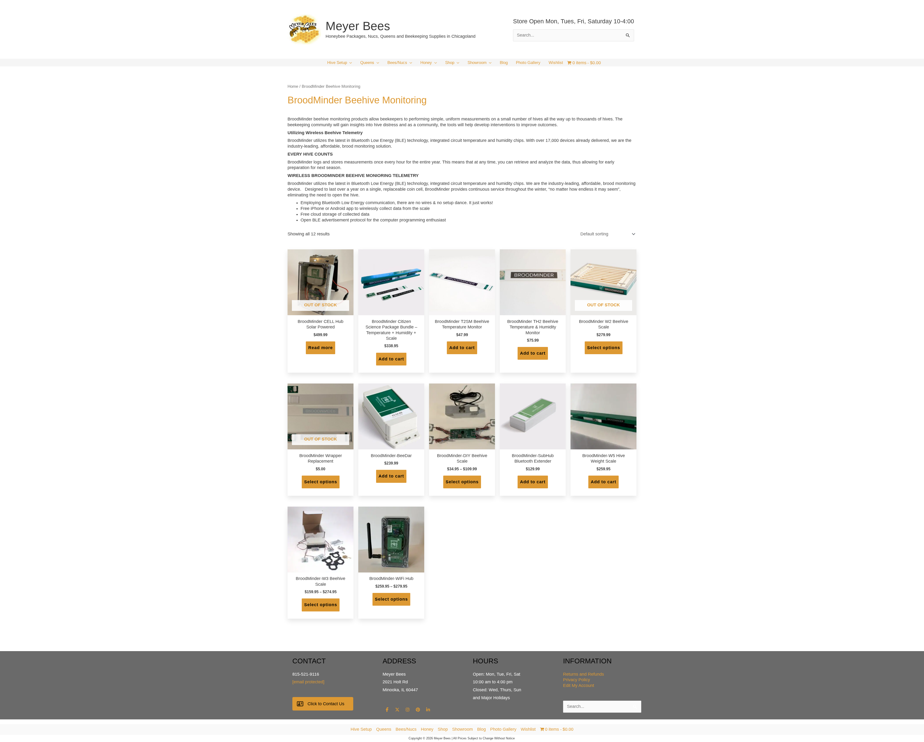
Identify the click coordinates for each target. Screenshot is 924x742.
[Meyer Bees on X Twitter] (397, 709)
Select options (603, 347)
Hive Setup (361, 729)
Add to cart (391, 359)
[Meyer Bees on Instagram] (407, 709)
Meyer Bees (358, 26)
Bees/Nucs (406, 729)
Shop (443, 729)
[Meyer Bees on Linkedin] (428, 709)
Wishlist (528, 729)
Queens (383, 729)
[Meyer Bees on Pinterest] (417, 709)
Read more (320, 347)
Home (293, 86)
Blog (481, 729)
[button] (349, 62)
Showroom (462, 729)
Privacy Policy (576, 679)
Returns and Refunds (583, 674)
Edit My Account (578, 685)
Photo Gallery (503, 729)
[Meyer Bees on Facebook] (387, 709)
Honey (427, 729)
